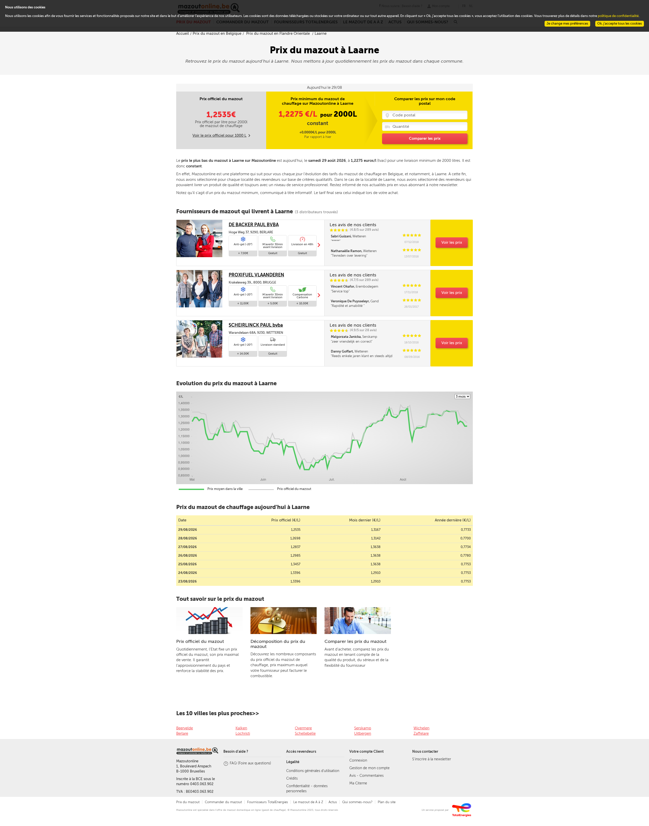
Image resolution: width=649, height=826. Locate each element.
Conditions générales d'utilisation (312, 771)
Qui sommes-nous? (357, 802)
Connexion (358, 760)
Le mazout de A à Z (308, 802)
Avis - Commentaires (366, 776)
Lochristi (243, 733)
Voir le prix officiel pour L (219, 135)
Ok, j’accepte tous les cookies (619, 23)
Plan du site (386, 802)
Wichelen (421, 728)
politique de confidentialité (618, 16)
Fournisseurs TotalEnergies (267, 802)
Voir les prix (451, 242)
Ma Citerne (358, 783)
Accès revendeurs (301, 751)
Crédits (292, 778)
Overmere (303, 728)
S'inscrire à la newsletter (431, 759)
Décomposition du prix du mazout (277, 644)
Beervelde (184, 728)
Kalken (241, 728)
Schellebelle (305, 733)
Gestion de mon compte (369, 768)
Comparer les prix (425, 138)
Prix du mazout (188, 802)
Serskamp (362, 728)
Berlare (182, 733)
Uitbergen (362, 733)
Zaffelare (421, 733)
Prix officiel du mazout (200, 641)
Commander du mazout (223, 802)
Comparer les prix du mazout (355, 641)
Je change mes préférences (567, 23)
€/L (299, 114)
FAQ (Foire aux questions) (250, 763)
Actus (333, 802)
